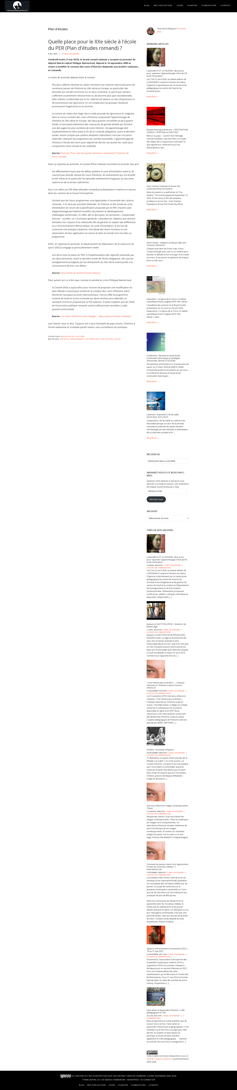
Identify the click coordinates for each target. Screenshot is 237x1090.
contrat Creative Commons (159, 1058)
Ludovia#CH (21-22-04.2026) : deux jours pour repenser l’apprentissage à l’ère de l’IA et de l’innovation (167, 73)
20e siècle (64, 339)
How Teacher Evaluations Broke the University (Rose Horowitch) (163, 187)
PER (96, 339)
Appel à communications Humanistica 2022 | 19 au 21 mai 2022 (167, 950)
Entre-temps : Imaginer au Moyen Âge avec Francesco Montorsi (166, 244)
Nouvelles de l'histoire (72, 336)
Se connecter (148, 1079)
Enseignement (77, 339)
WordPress (133, 1079)
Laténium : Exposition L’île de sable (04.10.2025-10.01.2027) (163, 415)
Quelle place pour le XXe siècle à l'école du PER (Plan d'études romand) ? (92, 44)
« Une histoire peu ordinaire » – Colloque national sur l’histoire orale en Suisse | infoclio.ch (165, 685)
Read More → (153, 96)
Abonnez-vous (156, 499)
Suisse (117, 339)
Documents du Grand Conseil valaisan (80, 272)
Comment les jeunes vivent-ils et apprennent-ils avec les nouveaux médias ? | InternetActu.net (168, 867)
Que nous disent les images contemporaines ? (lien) (167, 807)
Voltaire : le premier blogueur (160, 749)
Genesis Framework (115, 1079)
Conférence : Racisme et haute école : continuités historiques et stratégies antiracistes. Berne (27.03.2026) (164, 358)
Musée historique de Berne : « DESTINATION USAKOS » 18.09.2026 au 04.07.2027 (167, 131)
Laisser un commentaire (159, 568)
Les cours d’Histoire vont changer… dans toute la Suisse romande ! (96, 316)
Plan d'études (106, 339)
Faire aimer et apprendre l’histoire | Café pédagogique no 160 (166, 1011)
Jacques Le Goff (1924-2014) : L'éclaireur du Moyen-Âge (166, 625)
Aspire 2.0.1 (95, 1079)
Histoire (90, 339)
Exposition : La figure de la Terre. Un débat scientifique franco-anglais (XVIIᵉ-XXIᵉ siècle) (167, 300)
